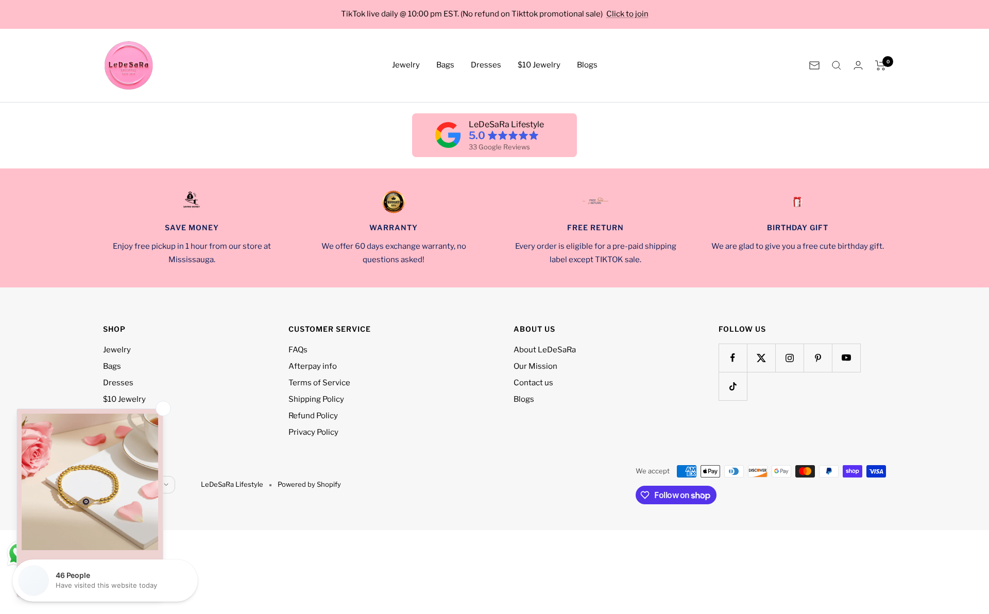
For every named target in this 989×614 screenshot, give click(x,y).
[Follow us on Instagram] (789, 358)
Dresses (486, 65)
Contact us (533, 382)
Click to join (627, 14)
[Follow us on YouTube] (846, 358)
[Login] (858, 65)
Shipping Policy (316, 399)
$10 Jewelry (539, 65)
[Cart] (880, 65)
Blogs (587, 65)
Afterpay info (312, 366)
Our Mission (535, 366)
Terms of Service (319, 382)
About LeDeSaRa (545, 349)
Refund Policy (313, 415)
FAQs (298, 349)
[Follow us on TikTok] (733, 386)
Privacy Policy (313, 432)
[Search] (836, 65)
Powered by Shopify (309, 484)
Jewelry (406, 65)
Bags (445, 65)
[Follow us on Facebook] (733, 358)
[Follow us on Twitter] (761, 358)
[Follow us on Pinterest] (818, 358)
